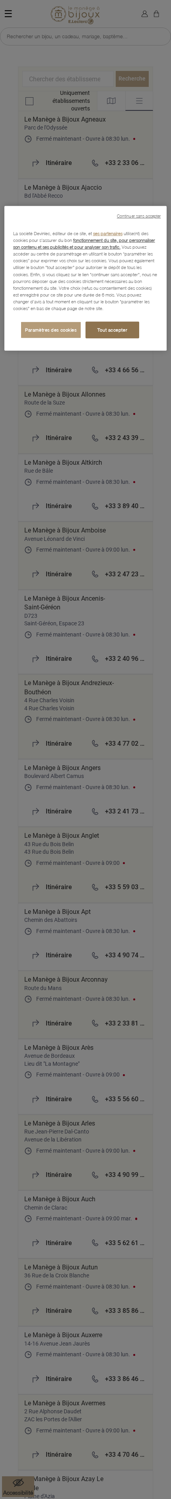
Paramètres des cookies (51, 329)
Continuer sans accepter (139, 216)
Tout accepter (112, 329)
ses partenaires (107, 233)
